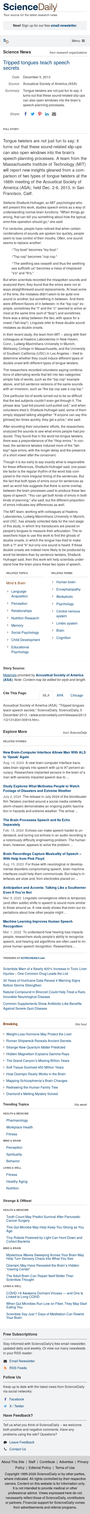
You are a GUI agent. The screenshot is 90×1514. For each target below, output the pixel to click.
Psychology (65, 603)
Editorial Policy (40, 1467)
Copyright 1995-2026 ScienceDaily (31, 1473)
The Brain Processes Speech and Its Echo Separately (36, 822)
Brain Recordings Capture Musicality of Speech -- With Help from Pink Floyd (42, 856)
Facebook (16, 1399)
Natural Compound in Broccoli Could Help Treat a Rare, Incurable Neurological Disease (44, 994)
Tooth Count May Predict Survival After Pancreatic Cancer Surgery (43, 1218)
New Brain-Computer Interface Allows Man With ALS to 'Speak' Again (44, 754)
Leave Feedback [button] (21, 1442)
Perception (19, 603)
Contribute (47, 1461)
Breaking (10, 1023)
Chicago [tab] (77, 695)
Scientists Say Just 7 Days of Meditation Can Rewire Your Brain (45, 1316)
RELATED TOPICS (17, 573)
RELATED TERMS (61, 573)
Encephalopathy (68, 589)
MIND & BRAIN (12, 1140)
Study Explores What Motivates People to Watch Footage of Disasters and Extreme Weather (41, 788)
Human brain (66, 581)
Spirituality (14, 1154)
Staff (31, 1461)
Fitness (11, 1134)
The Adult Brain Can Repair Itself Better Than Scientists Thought (39, 1277)
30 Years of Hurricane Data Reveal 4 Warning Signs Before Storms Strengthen (41, 983)
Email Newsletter (22, 1360)
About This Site (12, 1461)
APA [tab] (60, 695)
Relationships (21, 610)
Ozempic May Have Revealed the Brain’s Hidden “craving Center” (42, 1267)
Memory (17, 625)
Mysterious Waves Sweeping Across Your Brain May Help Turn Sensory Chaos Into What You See (45, 1256)
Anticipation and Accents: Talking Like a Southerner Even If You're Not (44, 890)
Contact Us (17, 1449)
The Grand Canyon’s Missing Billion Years (37, 1060)
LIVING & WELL (12, 1168)
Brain (60, 630)
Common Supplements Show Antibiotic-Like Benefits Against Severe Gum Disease (42, 1006)
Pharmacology (17, 1120)
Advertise (66, 1461)
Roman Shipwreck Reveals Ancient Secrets (38, 1040)
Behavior (13, 1161)
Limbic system (66, 623)
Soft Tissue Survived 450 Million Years (35, 1067)
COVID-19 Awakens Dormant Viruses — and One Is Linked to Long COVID (44, 1295)
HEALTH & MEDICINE (16, 1113)
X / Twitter (16, 1406)
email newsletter (63, 25)
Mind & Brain (16, 583)
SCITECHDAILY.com (33, 958)
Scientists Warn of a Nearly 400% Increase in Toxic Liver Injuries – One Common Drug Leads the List (45, 971)
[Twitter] (32, 113)
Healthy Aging (16, 1181)
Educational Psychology (20, 649)
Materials (10, 675)
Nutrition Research (25, 618)
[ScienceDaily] (30, 7)
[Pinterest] (39, 113)
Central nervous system (68, 613)
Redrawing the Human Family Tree (32, 1087)
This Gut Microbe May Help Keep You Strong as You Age (45, 1229)
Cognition (63, 637)
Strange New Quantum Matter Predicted (35, 1047)
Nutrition (12, 1188)
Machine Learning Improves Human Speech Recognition (38, 923)
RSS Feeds (18, 1367)
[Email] (54, 113)
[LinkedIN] (46, 113)
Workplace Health (19, 1127)
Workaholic (64, 596)
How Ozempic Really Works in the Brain (36, 1073)
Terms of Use (65, 1467)
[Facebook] (25, 113)
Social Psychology (25, 632)
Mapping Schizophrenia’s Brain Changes (36, 1080)
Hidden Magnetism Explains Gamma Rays (37, 1053)
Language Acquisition (19, 593)
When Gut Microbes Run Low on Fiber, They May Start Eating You (46, 1305)
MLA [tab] (46, 695)
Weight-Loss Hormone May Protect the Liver (39, 1034)
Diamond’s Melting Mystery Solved (32, 1093)
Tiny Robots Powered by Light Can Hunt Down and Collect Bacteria (44, 1239)
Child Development (25, 639)
